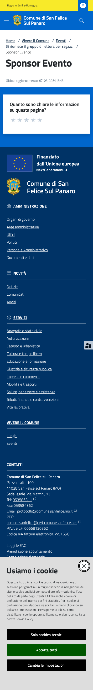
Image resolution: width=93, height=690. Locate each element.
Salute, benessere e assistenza (31, 392)
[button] (81, 20)
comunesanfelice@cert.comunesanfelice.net (42, 522)
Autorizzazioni (18, 338)
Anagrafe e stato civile (24, 331)
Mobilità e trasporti (21, 384)
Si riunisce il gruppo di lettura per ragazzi (39, 46)
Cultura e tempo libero (24, 353)
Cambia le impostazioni (47, 665)
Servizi (20, 317)
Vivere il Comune (35, 40)
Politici (12, 242)
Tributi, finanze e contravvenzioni (32, 399)
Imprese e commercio (23, 376)
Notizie (12, 286)
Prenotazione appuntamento (29, 551)
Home (10, 40)
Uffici (11, 234)
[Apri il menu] (7, 20)
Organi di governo (21, 219)
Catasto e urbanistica (23, 346)
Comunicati (15, 294)
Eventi (61, 40)
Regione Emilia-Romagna (22, 5)
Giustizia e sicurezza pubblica (29, 369)
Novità (19, 273)
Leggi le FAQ (16, 545)
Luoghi (12, 436)
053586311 (22, 499)
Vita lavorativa (18, 407)
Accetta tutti (46, 650)
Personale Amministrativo (27, 250)
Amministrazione (30, 206)
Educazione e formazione (26, 361)
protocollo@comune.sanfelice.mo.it (45, 511)
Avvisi (11, 302)
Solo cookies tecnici (46, 635)
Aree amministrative (23, 227)
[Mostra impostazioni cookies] (88, 345)
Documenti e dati (20, 257)
